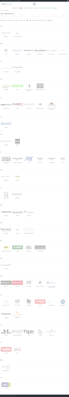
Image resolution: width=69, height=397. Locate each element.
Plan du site (14, 395)
